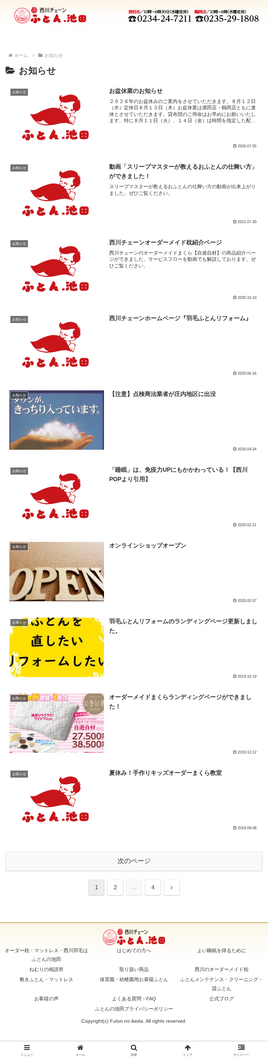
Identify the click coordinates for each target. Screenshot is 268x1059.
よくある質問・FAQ (134, 998)
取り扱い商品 (134, 969)
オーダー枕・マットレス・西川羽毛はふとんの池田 (46, 955)
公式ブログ (221, 998)
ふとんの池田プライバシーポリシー (134, 1009)
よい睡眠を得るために (221, 950)
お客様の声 (46, 998)
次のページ (134, 861)
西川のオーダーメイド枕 (221, 969)
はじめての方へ (134, 950)
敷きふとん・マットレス (46, 979)
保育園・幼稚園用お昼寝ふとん (134, 979)
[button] (247, 908)
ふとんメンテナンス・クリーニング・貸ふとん (221, 984)
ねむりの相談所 (46, 969)
